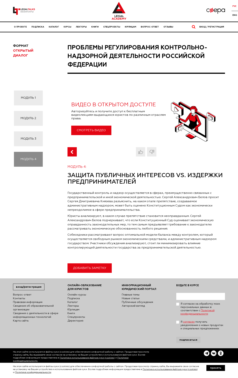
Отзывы (168, 27)
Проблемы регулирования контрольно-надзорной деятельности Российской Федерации (137, 56)
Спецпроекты (111, 27)
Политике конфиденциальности (33, 372)
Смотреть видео (91, 130)
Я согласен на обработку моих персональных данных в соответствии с (200, 309)
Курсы (67, 27)
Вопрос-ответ (150, 27)
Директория (75, 320)
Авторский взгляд (133, 306)
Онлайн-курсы (76, 294)
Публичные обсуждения (137, 302)
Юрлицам (130, 27)
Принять (215, 368)
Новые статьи (130, 298)
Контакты (19, 298)
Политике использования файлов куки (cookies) (87, 358)
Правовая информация (27, 302)
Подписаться (188, 339)
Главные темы (130, 294)
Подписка (37, 27)
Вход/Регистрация (28, 286)
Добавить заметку (89, 268)
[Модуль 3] (72, 151)
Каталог (54, 27)
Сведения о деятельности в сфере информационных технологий (35, 315)
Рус (234, 6)
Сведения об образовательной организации (33, 308)
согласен (189, 322)
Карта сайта (20, 320)
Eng (234, 15)
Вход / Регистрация (211, 27)
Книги (95, 27)
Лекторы (81, 27)
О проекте (20, 27)
